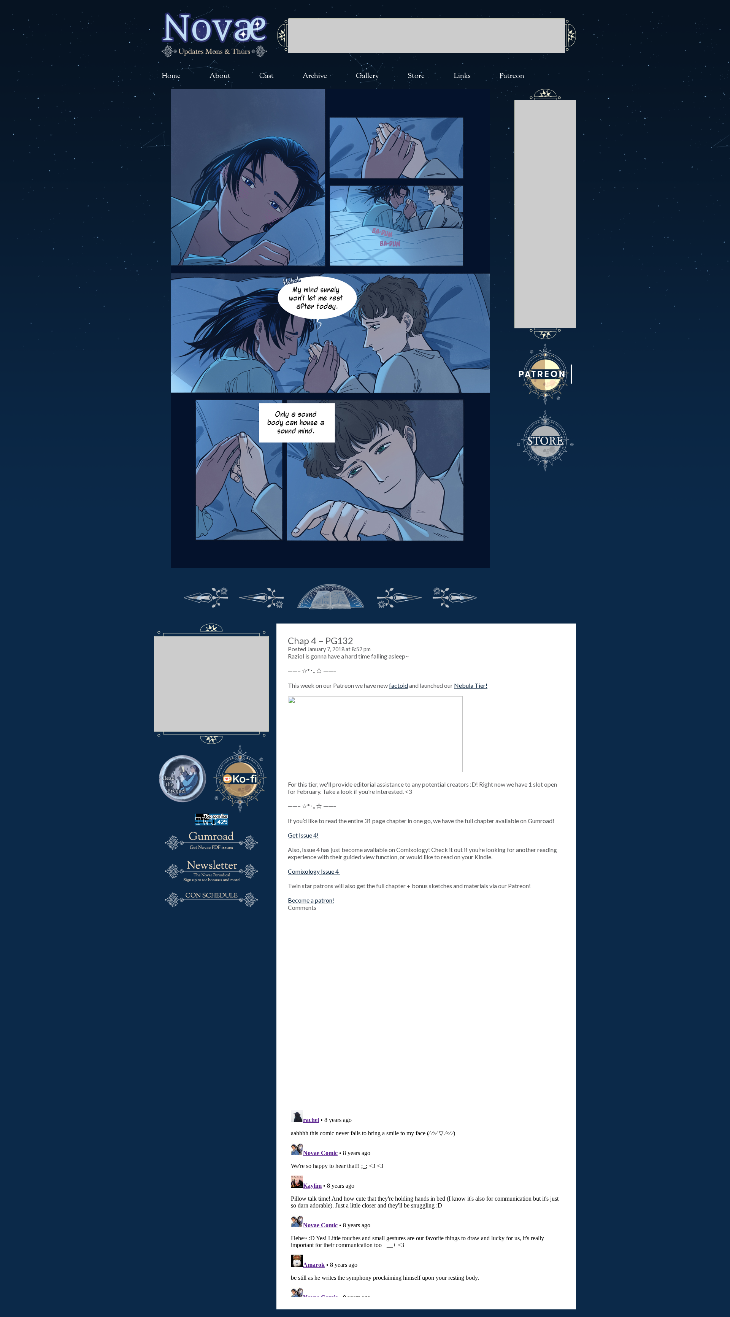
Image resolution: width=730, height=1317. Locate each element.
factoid (398, 685)
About (219, 76)
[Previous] (262, 596)
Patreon (512, 76)
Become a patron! (311, 900)
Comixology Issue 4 (314, 871)
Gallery (367, 76)
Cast (266, 76)
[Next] (399, 596)
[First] (206, 596)
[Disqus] (426, 1006)
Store (416, 76)
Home (171, 76)
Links (462, 76)
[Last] (455, 596)
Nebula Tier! (470, 685)
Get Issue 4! (303, 835)
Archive (315, 76)
